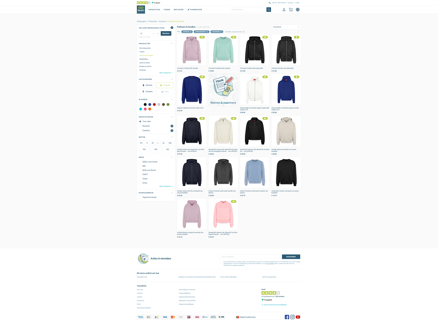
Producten (154, 9)
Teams (167, 9)
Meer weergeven (165, 73)
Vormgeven (196, 9)
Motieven (179, 9)
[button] (223, 90)
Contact (290, 3)
